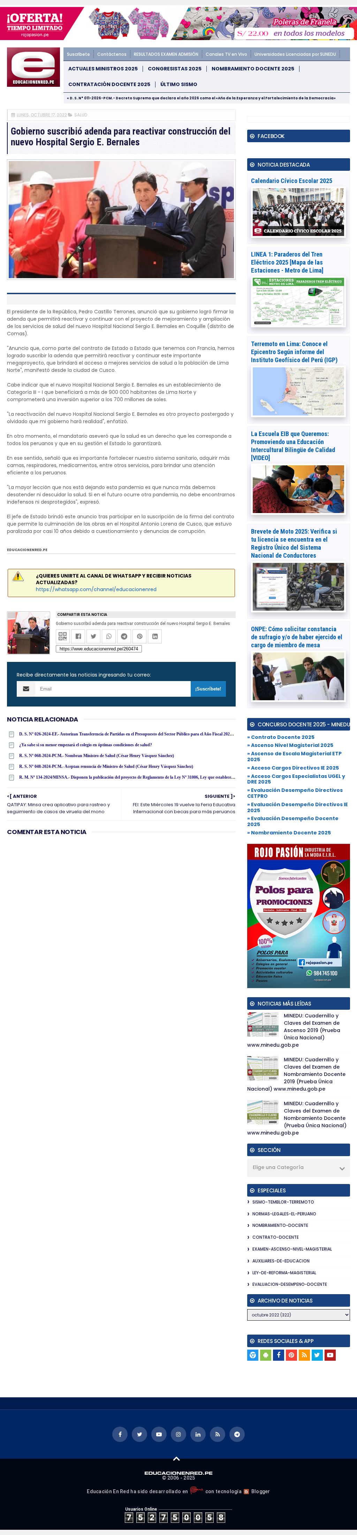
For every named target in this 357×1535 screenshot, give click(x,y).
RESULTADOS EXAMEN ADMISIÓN (166, 54)
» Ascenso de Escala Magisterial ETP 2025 (294, 756)
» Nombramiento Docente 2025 (289, 832)
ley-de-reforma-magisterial (284, 1273)
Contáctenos (112, 54)
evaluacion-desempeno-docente (289, 1284)
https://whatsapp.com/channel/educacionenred (96, 589)
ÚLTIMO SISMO (178, 84)
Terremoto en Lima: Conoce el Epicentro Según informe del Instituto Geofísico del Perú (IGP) (294, 352)
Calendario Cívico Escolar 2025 (291, 180)
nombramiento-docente (280, 1225)
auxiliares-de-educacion (281, 1261)
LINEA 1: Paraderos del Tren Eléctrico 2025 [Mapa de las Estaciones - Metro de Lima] (287, 262)
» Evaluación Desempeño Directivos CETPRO (295, 793)
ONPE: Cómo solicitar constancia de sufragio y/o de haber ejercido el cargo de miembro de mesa (296, 637)
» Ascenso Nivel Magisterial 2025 (290, 745)
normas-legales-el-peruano (284, 1214)
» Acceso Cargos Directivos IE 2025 (293, 767)
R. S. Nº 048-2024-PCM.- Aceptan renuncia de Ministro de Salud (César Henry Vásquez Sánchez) (106, 766)
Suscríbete (78, 54)
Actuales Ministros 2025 (103, 69)
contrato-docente (275, 1237)
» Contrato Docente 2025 (280, 737)
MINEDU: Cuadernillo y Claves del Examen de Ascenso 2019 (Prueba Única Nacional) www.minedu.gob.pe (293, 1030)
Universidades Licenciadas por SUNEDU (295, 54)
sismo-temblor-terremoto (283, 1202)
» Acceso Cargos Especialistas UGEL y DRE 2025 (296, 779)
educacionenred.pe (27, 549)
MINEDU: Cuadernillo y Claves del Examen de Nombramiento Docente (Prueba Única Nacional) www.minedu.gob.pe (297, 1118)
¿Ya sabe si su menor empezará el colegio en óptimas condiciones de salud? (85, 744)
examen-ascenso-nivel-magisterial (292, 1249)
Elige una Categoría (278, 1167)
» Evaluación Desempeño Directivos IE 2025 (297, 807)
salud (80, 115)
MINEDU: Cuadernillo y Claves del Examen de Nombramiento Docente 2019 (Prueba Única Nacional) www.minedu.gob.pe (296, 1074)
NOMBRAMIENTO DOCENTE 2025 (253, 69)
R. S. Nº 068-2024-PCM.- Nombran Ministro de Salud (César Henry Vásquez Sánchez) (96, 755)
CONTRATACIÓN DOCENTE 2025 (109, 84)
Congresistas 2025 (175, 69)
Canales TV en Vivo (226, 54)
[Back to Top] (176, 1458)
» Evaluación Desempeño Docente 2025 (293, 821)
